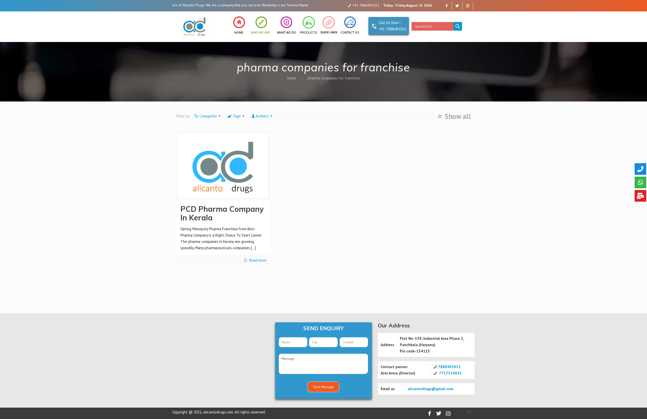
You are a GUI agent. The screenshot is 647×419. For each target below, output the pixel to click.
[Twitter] (457, 5)
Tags (237, 116)
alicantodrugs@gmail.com (430, 388)
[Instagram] (467, 5)
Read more (257, 260)
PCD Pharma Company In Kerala (222, 213)
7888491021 (449, 366)
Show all (458, 116)
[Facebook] (446, 5)
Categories (208, 116)
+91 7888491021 (366, 5)
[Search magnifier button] (457, 26)
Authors (262, 116)
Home (291, 78)
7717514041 (450, 373)
